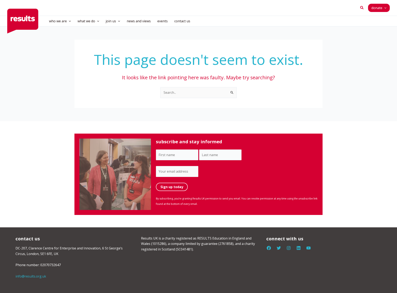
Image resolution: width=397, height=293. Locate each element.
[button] (362, 8)
